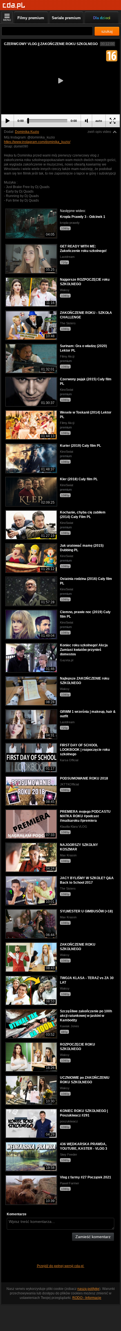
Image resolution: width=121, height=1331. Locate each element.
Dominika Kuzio (27, 132)
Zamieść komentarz (93, 1236)
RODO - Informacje (86, 1298)
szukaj (107, 31)
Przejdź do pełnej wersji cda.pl (60, 1266)
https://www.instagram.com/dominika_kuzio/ (37, 142)
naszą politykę (88, 1289)
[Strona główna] (14, 5)
